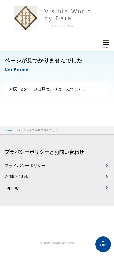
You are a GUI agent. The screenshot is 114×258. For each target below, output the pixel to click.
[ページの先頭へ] (103, 244)
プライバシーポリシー (25, 165)
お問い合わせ (17, 176)
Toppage (13, 187)
